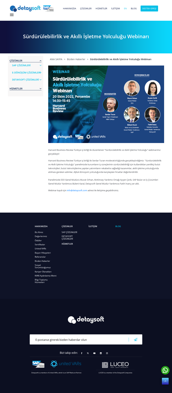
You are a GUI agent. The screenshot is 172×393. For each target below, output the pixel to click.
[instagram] (107, 353)
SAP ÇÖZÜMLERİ (69, 232)
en (125, 8)
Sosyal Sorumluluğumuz (43, 266)
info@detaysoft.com (77, 190)
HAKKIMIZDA (69, 8)
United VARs (40, 248)
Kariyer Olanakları (43, 271)
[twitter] (88, 353)
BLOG (134, 8)
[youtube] (94, 353)
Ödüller (38, 240)
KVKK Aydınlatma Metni (45, 275)
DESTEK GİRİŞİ (149, 8)
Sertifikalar (40, 244)
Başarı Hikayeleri (43, 252)
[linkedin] (101, 353)
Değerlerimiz (41, 236)
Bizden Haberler (42, 261)
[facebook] (81, 353)
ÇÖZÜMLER (86, 8)
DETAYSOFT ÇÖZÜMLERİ (67, 237)
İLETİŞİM (115, 8)
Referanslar (40, 256)
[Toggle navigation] (12, 15)
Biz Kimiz (39, 232)
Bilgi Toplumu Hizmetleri (41, 281)
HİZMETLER (101, 8)
